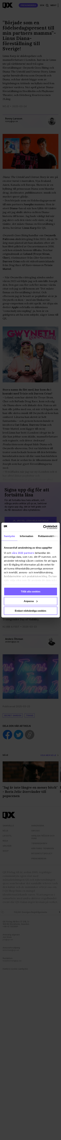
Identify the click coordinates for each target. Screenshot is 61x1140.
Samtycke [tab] (9, 536)
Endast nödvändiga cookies (30, 610)
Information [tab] (26, 536)
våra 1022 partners (23, 552)
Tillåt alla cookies (30, 591)
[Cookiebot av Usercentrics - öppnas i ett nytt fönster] (43, 527)
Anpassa (29, 601)
